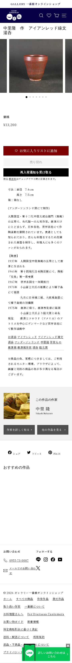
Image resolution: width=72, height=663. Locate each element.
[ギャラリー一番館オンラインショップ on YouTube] (60, 560)
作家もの (55, 342)
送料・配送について (16, 637)
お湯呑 (12, 337)
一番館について (35, 606)
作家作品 (43, 599)
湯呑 (35, 347)
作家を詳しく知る (18, 430)
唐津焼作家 (24, 347)
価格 (6, 117)
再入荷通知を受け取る (36, 172)
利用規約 (39, 637)
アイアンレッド (27, 337)
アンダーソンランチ (27, 342)
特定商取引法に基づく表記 (20, 629)
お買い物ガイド (13, 622)
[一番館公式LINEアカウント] (38, 560)
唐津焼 (12, 347)
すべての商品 (24, 599)
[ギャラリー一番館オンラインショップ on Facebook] (53, 560)
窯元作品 (58, 599)
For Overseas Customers (45, 614)
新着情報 (33, 622)
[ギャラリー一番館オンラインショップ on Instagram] (46, 560)
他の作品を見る (52, 430)
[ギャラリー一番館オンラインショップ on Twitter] (38, 569)
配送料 (12, 178)
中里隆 (45, 342)
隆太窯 (43, 347)
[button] (36, 150)
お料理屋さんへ (13, 614)
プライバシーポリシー (17, 652)
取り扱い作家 (12, 606)
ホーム (7, 599)
